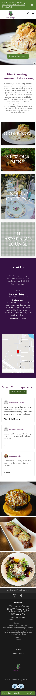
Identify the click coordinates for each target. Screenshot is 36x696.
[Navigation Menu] (33, 13)
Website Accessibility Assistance (18, 680)
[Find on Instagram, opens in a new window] (14, 596)
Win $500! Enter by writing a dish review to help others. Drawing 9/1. (13, 5)
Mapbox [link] (7, 370)
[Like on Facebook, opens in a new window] (21, 596)
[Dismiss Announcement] (32, 5)
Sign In (17, 693)
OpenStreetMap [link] (16, 370)
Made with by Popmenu (15, 590)
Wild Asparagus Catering (18, 668)
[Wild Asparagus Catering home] (11, 14)
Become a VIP (28, 693)
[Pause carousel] (34, 63)
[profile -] (28, 13)
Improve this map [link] (27, 370)
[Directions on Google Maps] (18, 353)
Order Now (7, 693)
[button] (18, 392)
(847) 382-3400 (18, 614)
